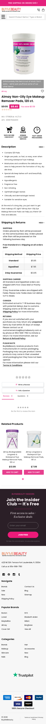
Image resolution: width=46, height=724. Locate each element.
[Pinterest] (9, 574)
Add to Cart (12, 472)
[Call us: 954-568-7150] (38, 10)
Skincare (5, 653)
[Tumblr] (19, 574)
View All (28, 629)
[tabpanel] (12, 452)
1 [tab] (23, 479)
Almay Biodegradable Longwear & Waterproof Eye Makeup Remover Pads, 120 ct (12, 457)
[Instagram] (14, 574)
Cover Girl (5, 629)
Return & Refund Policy (14, 338)
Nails (3, 657)
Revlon (4, 613)
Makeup (4, 649)
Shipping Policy (10, 311)
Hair (26, 644)
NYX (26, 613)
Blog (26, 590)
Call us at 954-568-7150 (11, 566)
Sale (3, 590)
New (3, 594)
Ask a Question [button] (24, 390)
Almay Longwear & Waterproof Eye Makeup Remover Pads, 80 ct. (34, 456)
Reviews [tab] (6, 396)
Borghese (29, 625)
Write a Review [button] (24, 385)
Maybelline (6, 621)
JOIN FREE (23, 534)
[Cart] (43, 10)
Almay (4, 625)
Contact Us (29, 586)
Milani (27, 621)
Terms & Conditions (12, 365)
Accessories (30, 649)
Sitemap (28, 594)
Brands (4, 586)
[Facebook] (3, 574)
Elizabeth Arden (31, 617)
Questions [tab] (21, 396)
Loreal (4, 617)
